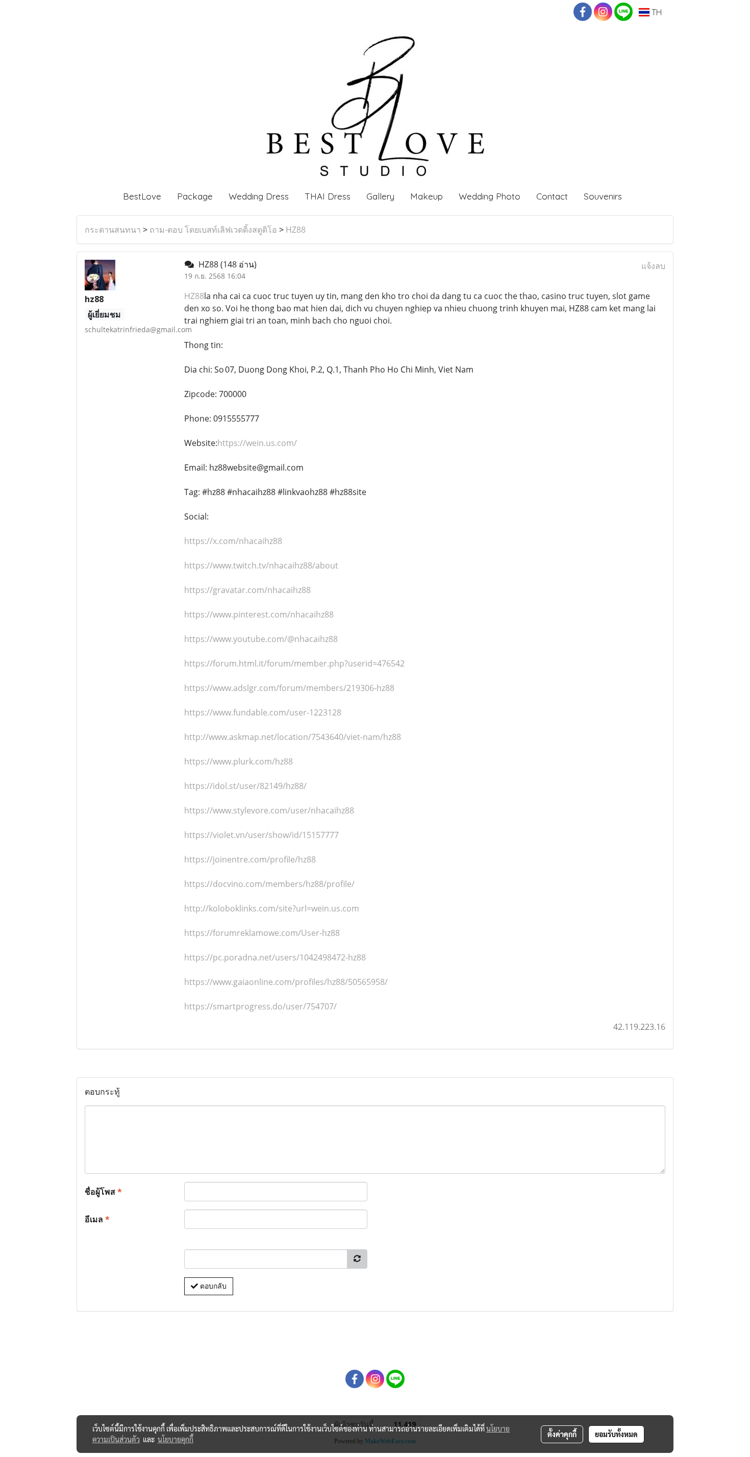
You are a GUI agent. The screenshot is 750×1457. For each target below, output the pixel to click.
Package (195, 196)
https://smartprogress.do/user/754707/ (260, 1006)
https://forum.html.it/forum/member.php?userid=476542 (294, 663)
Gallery (380, 196)
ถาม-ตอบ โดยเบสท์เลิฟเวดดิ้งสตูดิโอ (213, 229)
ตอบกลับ (212, 1286)
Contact (552, 196)
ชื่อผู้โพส (103, 1191)
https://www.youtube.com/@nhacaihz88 (261, 639)
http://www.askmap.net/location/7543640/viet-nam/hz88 (292, 737)
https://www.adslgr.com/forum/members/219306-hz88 (289, 688)
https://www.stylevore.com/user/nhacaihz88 (269, 810)
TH (655, 12)
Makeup (426, 196)
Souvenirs (603, 196)
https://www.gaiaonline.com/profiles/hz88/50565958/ (286, 981)
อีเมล (97, 1219)
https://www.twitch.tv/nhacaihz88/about (261, 565)
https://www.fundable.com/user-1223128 (262, 712)
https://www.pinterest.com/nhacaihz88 (259, 614)
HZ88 (296, 229)
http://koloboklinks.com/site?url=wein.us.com (271, 908)
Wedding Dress (259, 196)
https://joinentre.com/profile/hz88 (250, 859)
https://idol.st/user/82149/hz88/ (245, 786)
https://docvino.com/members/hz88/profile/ (269, 884)
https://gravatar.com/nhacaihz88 (247, 590)
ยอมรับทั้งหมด (616, 1434)
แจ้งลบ (653, 265)
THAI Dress (328, 196)
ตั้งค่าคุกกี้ (562, 1434)
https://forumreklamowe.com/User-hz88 (262, 933)
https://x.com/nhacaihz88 (233, 541)
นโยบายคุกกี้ (175, 1439)
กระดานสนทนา (113, 229)
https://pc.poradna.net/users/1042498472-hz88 (275, 957)
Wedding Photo (489, 196)
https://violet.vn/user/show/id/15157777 (261, 835)
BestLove (142, 196)
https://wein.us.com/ (257, 443)
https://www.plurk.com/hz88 (238, 761)
